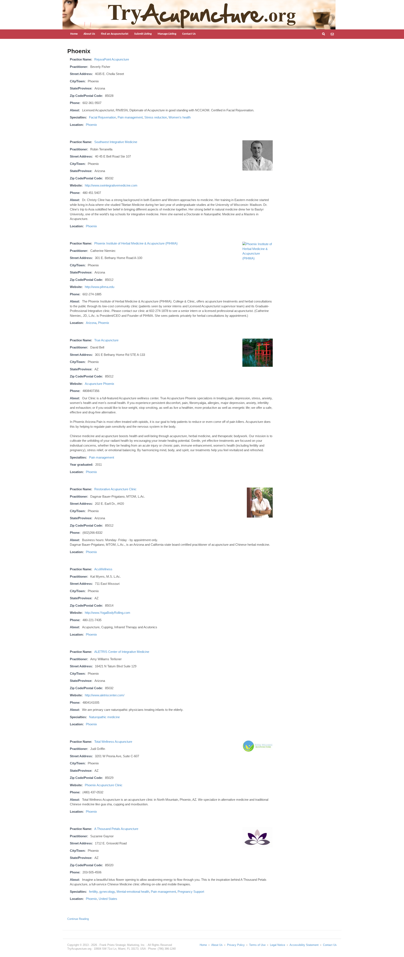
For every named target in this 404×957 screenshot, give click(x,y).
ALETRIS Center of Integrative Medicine (121, 651)
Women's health (180, 117)
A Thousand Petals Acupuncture (116, 829)
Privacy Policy (236, 944)
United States (108, 898)
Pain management (130, 117)
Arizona (91, 323)
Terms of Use (257, 944)
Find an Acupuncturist (114, 33)
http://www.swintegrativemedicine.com (111, 185)
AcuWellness (103, 569)
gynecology (107, 891)
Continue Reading (78, 918)
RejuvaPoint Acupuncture (111, 59)
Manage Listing (167, 33)
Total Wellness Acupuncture (113, 741)
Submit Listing (143, 33)
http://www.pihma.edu (99, 287)
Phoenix (91, 124)
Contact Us (189, 33)
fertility (93, 891)
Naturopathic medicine (104, 717)
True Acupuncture (106, 340)
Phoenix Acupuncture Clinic (103, 785)
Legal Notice (277, 944)
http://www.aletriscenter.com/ (104, 695)
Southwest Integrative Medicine (115, 142)
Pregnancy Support (191, 891)
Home (74, 33)
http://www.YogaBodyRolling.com (107, 612)
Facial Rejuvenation (102, 117)
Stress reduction (155, 117)
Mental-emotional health (133, 891)
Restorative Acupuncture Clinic (115, 489)
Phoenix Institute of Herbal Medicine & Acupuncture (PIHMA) (136, 243)
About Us (89, 33)
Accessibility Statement (304, 944)
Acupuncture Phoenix (99, 383)
